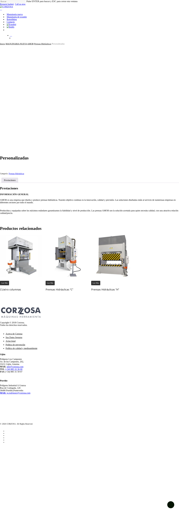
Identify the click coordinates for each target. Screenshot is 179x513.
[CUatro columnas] (21, 256)
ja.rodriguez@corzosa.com (15, 393)
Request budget (7, 4)
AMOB (30, 44)
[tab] (10, 180)
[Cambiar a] (92, 24)
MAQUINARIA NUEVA (16, 44)
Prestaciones (10, 180)
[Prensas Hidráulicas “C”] (67, 256)
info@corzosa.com (15, 366)
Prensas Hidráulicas (42, 44)
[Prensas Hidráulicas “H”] (112, 256)
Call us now (20, 4)
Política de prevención (15, 344)
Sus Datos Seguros (14, 337)
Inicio (2, 44)
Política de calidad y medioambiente (21, 348)
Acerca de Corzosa (14, 334)
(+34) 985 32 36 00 (13, 369)
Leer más (4, 283)
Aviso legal (11, 341)
